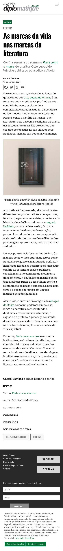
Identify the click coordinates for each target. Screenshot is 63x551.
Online (7, 22)
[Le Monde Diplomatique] (21, 7)
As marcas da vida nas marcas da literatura (27, 44)
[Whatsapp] (17, 87)
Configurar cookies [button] (36, 544)
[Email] (22, 87)
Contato (6, 469)
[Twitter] (11, 87)
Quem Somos (9, 455)
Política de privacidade (13, 465)
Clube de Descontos (12, 459)
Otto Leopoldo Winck (37, 97)
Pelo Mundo (8, 462)
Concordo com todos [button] (15, 544)
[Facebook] (6, 87)
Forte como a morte (24, 393)
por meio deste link (25, 538)
